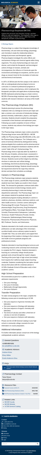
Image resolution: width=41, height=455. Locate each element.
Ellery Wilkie (6, 355)
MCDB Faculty (9, 402)
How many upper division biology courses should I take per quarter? (22, 367)
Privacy (5, 437)
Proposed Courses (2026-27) (11, 388)
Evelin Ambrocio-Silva (9, 358)
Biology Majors (8, 44)
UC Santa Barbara (31, 450)
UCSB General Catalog (12, 406)
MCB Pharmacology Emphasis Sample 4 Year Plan (17, 393)
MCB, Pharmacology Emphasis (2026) (14, 390)
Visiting (5, 428)
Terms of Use (6, 435)
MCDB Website (10, 404)
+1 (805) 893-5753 (8, 422)
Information (6, 433)
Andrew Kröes (7, 352)
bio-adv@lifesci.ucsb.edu (10, 346)
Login (4, 439)
